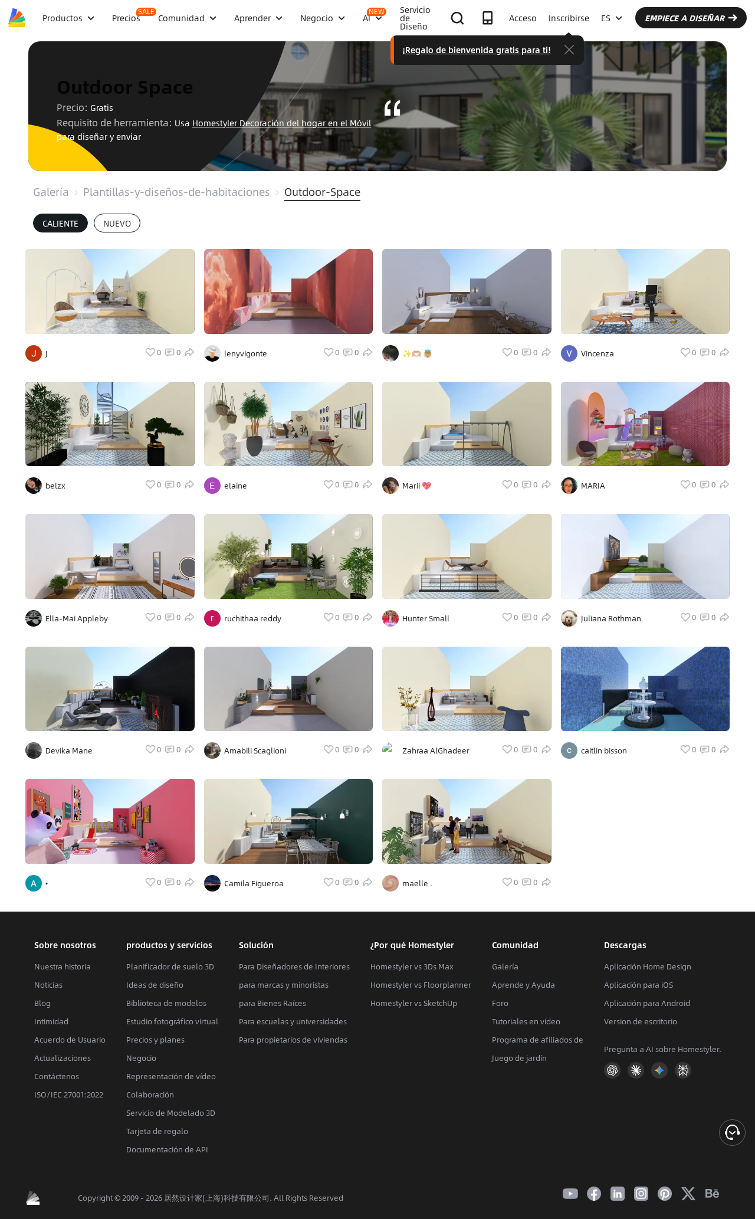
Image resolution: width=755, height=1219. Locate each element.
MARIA (593, 485)
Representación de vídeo (171, 1076)
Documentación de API (167, 1149)
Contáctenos (56, 1076)
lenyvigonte (245, 353)
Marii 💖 (416, 485)
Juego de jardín (519, 1058)
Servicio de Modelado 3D (170, 1113)
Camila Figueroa (254, 883)
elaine (235, 485)
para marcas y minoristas (284, 985)
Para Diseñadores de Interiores (294, 966)
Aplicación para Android (647, 1003)
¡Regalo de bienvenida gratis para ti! (476, 49)
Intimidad (51, 1021)
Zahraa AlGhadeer (436, 750)
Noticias (48, 985)
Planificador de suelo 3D (170, 966)
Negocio (141, 1058)
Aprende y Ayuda (523, 985)
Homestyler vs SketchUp (413, 1003)
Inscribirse (569, 17)
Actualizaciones (62, 1058)
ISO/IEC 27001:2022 (68, 1094)
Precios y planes (155, 1040)
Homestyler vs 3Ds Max (412, 966)
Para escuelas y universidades (293, 1021)
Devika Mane (69, 750)
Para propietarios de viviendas (293, 1040)
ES (605, 17)
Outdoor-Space (322, 191)
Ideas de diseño (154, 985)
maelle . (417, 883)
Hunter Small (425, 618)
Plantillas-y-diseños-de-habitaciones (176, 191)
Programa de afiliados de (537, 1040)
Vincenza (597, 353)
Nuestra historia (62, 966)
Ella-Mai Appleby (76, 618)
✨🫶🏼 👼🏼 (417, 353)
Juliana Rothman (611, 618)
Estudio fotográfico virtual (172, 1021)
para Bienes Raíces (272, 1003)
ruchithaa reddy (252, 618)
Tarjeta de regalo (157, 1131)
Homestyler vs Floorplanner (420, 985)
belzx (55, 485)
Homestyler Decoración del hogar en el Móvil (281, 122)
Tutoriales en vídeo (526, 1021)
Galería (51, 191)
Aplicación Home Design (647, 966)
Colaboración (150, 1094)
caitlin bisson (604, 750)
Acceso (523, 17)
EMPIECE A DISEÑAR (684, 17)
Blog (42, 1003)
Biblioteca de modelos (166, 1003)
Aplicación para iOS (638, 985)
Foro (500, 1003)
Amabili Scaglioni (255, 750)
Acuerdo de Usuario (70, 1040)
